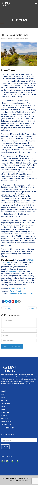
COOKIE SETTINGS (7, 428)
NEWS (3, 394)
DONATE (4, 415)
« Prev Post (6, 308)
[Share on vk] (16, 301)
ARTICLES (4, 400)
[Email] (19, 301)
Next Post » (31, 308)
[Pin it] (13, 301)
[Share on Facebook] (3, 301)
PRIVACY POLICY (6, 422)
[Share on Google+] (9, 301)
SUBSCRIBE (5, 412)
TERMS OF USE (6, 425)
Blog (26, 38)
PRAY (3, 409)
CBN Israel (20, 38)
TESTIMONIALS (6, 403)
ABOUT (3, 406)
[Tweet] (6, 301)
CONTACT (4, 418)
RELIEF (3, 391)
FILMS (3, 397)
